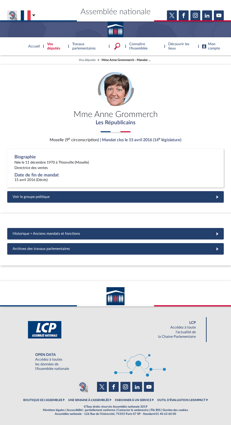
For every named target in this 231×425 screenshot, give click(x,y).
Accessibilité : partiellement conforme (91, 410)
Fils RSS (156, 410)
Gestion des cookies (175, 410)
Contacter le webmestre (133, 410)
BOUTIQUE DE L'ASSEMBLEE (42, 400)
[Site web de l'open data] (115, 362)
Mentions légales (54, 410)
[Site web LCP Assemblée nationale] (115, 330)
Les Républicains (116, 122)
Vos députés (87, 60)
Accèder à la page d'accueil (115, 28)
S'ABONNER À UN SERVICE (133, 400)
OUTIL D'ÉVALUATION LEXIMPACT (181, 400)
